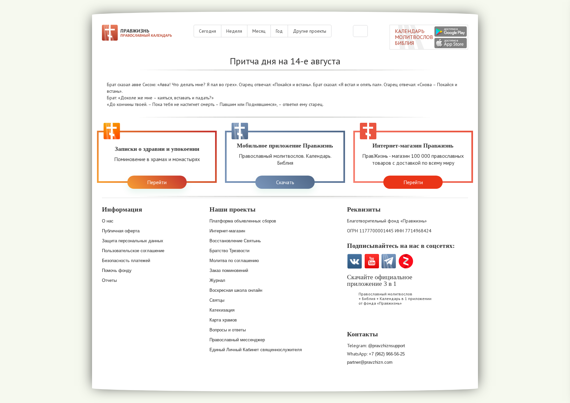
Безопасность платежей (126, 260)
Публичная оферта (121, 230)
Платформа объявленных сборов (242, 220)
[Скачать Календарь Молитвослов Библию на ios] (355, 321)
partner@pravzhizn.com (370, 362)
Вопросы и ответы (227, 329)
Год (279, 31)
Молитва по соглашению (234, 260)
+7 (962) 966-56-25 (387, 354)
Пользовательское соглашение (133, 250)
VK (354, 261)
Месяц (259, 31)
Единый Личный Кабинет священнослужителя (255, 349)
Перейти (157, 182)
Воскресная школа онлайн (235, 290)
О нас (107, 220)
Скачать (285, 182)
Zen (405, 261)
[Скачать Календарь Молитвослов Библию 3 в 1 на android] (450, 31)
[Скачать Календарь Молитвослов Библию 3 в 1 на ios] (450, 43)
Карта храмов (223, 320)
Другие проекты (309, 31)
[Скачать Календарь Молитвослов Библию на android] (372, 321)
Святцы (216, 300)
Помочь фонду (117, 270)
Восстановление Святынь (235, 240)
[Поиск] (360, 31)
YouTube (371, 261)
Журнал (217, 280)
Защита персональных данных (132, 240)
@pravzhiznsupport (386, 345)
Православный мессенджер (237, 339)
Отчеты (109, 280)
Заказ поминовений (228, 270)
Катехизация (222, 310)
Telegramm (388, 261)
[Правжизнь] (137, 33)
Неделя (234, 31)
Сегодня (207, 31)
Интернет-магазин (227, 230)
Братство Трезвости (229, 250)
